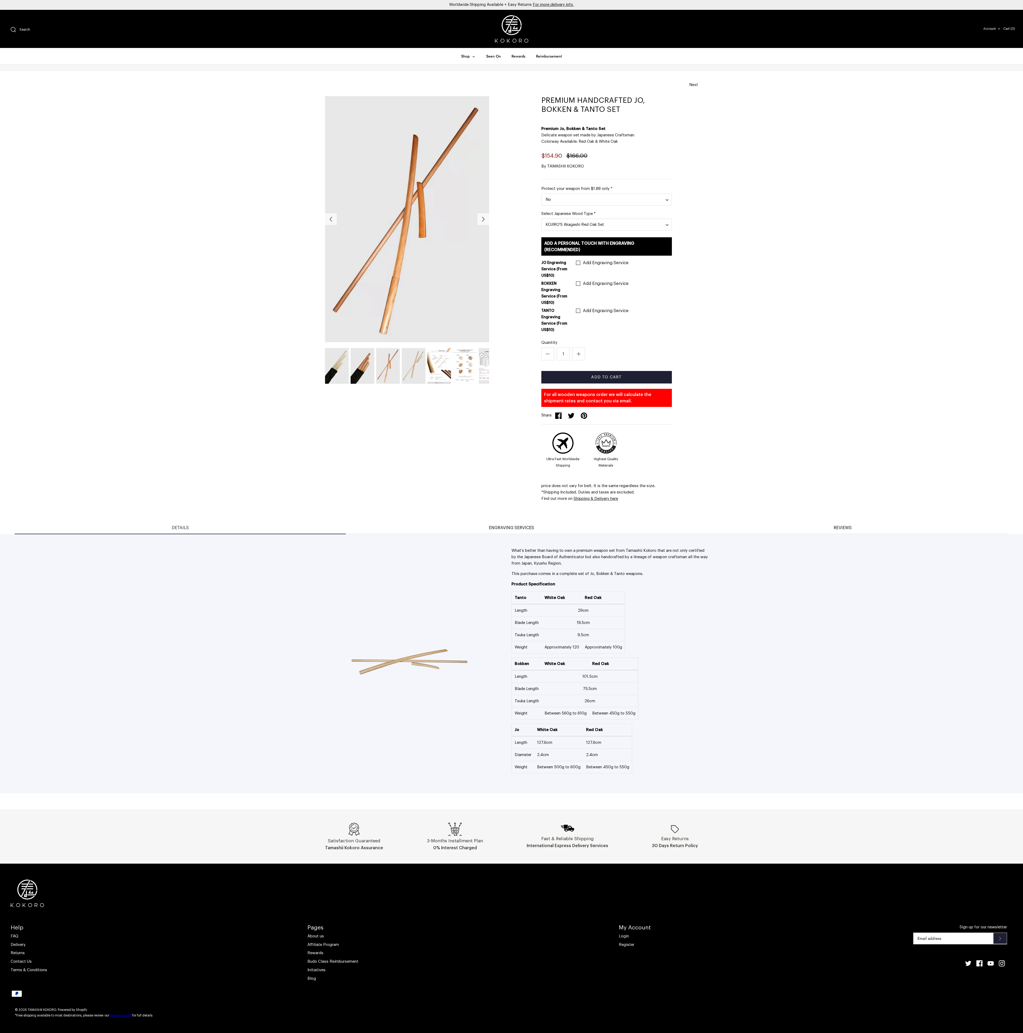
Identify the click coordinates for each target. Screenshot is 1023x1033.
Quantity (549, 343)
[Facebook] (979, 963)
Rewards (518, 56)
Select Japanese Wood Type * (568, 214)
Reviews (843, 528)
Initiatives (316, 970)
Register (626, 945)
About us (315, 936)
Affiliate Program (323, 945)
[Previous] (331, 219)
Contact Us (21, 961)
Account (989, 28)
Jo (592, 574)
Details (180, 528)
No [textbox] (548, 200)
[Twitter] (968, 963)
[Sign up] (1000, 938)
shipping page (120, 1015)
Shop (466, 56)
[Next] (483, 219)
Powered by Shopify (72, 1009)
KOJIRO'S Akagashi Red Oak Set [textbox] (575, 225)
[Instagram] (1002, 963)
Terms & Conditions (29, 970)
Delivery (18, 945)
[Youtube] (991, 963)
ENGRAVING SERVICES (511, 528)
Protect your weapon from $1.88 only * (576, 189)
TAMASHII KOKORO (565, 166)
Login (624, 936)
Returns (18, 953)
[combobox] (606, 200)
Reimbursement (549, 56)
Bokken (602, 574)
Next (693, 85)
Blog (311, 979)
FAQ (14, 936)
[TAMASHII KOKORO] (511, 29)
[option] (407, 219)
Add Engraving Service (605, 263)
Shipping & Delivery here (596, 499)
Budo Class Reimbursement (332, 961)
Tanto (619, 574)
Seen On (493, 56)
